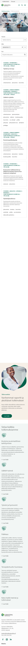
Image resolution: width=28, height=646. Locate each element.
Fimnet (13, 1)
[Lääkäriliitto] (5, 5)
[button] (22, 5)
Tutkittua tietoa (5, 11)
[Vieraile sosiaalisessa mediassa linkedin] (10, 639)
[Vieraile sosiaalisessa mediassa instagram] (6, 639)
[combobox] (2, 40)
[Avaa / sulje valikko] (25, 5)
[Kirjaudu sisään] (19, 5)
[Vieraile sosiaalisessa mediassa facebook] (2, 639)
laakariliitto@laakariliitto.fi (8, 633)
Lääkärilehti (5, 1)
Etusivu (3, 643)
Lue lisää (6, 416)
